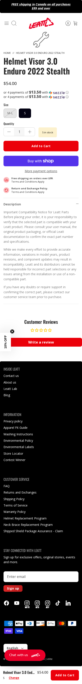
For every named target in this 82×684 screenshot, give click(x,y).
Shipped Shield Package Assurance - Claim (33, 531)
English (12, 648)
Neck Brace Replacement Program (28, 525)
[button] (41, 92)
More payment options (41, 171)
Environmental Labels (18, 447)
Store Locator (13, 453)
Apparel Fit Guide (15, 427)
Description (12, 204)
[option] (41, 40)
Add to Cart (41, 146)
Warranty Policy (14, 512)
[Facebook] (6, 603)
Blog (6, 395)
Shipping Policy (13, 499)
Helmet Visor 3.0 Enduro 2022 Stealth (40, 52)
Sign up (13, 588)
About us (9, 382)
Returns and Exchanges (20, 492)
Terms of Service (15, 505)
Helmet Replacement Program (25, 518)
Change (14, 678)
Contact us (11, 376)
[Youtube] (17, 603)
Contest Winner (14, 460)
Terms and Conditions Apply (27, 181)
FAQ (6, 486)
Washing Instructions (18, 434)
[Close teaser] (12, 331)
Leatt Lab (10, 389)
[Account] (66, 23)
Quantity (8, 123)
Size (5, 105)
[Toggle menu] (6, 23)
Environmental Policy (18, 440)
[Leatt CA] (41, 23)
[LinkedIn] (68, 603)
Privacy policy (13, 421)
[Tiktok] (58, 603)
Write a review (41, 342)
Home (7, 52)
